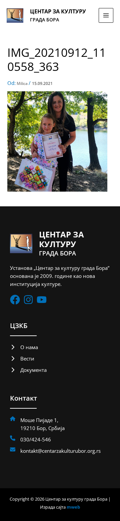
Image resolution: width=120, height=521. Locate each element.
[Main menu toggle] (106, 15)
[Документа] (28, 370)
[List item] (15, 300)
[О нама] (24, 347)
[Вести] (22, 358)
